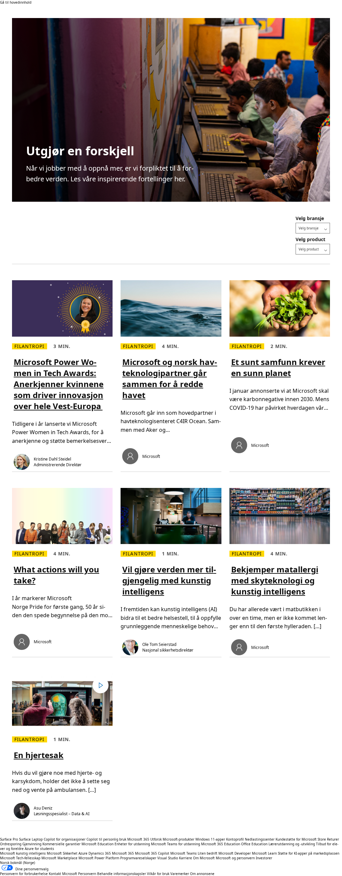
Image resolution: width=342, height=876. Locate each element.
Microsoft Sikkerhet (62, 853)
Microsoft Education (97, 844)
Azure (83, 853)
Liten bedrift (207, 853)
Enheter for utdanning (132, 844)
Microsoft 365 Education (220, 844)
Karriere (185, 858)
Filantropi (29, 346)
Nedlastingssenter (260, 839)
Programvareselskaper (138, 858)
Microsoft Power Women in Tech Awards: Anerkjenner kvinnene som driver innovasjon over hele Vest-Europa (59, 383)
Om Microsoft (204, 858)
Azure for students (39, 848)
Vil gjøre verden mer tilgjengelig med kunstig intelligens (169, 580)
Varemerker (179, 873)
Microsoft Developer (234, 853)
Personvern (87, 873)
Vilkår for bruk (158, 873)
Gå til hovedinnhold (15, 2)
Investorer (264, 858)
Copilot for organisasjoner (65, 839)
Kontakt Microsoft (63, 873)
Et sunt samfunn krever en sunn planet (278, 367)
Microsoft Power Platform (98, 858)
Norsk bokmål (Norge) (17, 862)
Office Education (254, 844)
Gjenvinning (32, 844)
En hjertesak (38, 754)
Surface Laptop (31, 839)
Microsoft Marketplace (59, 858)
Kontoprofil (235, 839)
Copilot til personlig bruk (106, 839)
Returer (333, 839)
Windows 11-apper (210, 839)
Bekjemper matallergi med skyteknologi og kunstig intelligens (274, 580)
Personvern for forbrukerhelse (24, 873)
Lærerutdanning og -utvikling (292, 844)
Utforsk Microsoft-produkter (172, 839)
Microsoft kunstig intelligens (23, 853)
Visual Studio (167, 858)
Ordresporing (10, 844)
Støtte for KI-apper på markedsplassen (308, 853)
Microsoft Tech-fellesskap (20, 858)
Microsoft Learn (264, 853)
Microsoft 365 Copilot (152, 853)
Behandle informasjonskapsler (121, 873)
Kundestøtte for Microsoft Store (301, 839)
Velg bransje (310, 218)
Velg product (310, 239)
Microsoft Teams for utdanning (175, 844)
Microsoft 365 (138, 839)
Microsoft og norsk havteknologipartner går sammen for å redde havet (169, 378)
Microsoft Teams (183, 853)
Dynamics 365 (100, 853)
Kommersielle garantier (61, 844)
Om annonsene (202, 873)
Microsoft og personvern (235, 858)
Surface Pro (9, 839)
